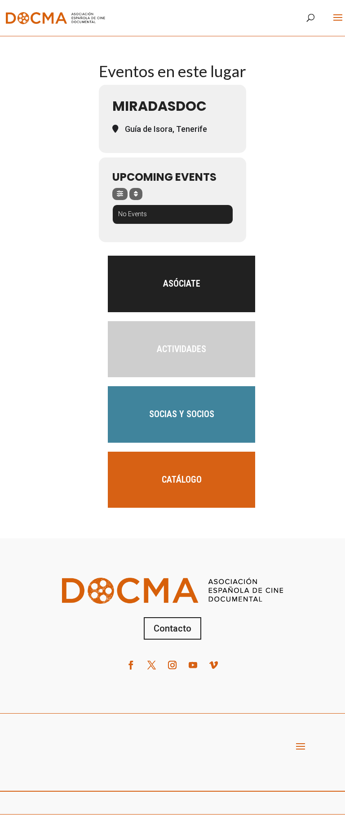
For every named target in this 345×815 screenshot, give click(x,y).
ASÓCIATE (181, 283)
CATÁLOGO (182, 479)
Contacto (172, 628)
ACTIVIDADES (181, 349)
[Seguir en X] (151, 665)
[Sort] (135, 194)
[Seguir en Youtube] (193, 665)
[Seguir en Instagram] (172, 665)
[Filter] (120, 194)
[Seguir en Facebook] (131, 665)
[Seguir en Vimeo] (213, 665)
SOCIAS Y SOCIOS (181, 414)
